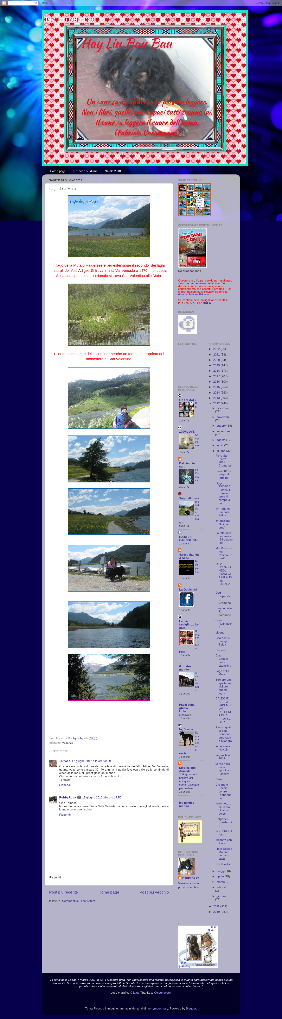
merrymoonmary (157, 1008)
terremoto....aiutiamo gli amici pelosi (224, 808)
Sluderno (221, 650)
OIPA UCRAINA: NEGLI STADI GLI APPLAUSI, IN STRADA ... (224, 575)
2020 (217, 360)
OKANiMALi (187, 400)
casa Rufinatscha (224, 624)
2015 (217, 387)
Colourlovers (162, 992)
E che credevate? (185, 713)
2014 (217, 392)
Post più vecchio (154, 892)
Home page (58, 171)
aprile (221, 876)
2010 (217, 911)
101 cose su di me (85, 171)
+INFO (207, 302)
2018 (217, 370)
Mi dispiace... (197, 568)
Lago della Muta (222, 672)
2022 (217, 349)
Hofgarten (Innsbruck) (224, 822)
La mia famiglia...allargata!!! (189, 624)
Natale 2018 (113, 171)
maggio (222, 871)
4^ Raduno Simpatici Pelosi (223, 512)
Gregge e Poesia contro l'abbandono (223, 791)
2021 (217, 354)
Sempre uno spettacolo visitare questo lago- (224, 686)
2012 (217, 403)
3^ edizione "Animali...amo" (224, 524)
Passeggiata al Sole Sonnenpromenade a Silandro (224, 734)
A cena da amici (197, 681)
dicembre (223, 408)
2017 (217, 376)
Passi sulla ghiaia (186, 706)
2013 (217, 398)
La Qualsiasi (188, 589)
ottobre (222, 425)
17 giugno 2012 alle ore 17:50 (101, 797)
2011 (216, 906)
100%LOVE (186, 431)
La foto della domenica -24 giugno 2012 (224, 538)
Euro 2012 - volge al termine (223, 474)
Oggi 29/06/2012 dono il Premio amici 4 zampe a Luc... (224, 493)
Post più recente (63, 892)
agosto (221, 439)
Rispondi (65, 784)
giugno (221, 450)
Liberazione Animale (187, 769)
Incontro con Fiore (224, 841)
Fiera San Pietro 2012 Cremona (223, 460)
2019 (217, 365)
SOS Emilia (223, 864)
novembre (223, 417)
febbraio (222, 887)
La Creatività (197, 475)
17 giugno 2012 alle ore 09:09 (91, 760)
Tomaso (64, 760)
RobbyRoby (67, 797)
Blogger (191, 1008)
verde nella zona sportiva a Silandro (223, 769)
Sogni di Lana (189, 498)
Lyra (136, 992)
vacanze (67, 742)
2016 (217, 381)
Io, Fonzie (186, 729)
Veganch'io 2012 (223, 757)
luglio (220, 445)
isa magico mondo (186, 804)
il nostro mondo (185, 668)
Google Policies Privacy (193, 294)
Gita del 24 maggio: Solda (223, 641)
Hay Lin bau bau (69, 19)
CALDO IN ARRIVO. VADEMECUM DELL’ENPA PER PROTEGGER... (224, 710)
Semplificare (197, 440)
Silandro (221, 779)
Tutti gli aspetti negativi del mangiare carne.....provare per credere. (189, 781)
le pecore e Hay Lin (223, 748)
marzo (221, 881)
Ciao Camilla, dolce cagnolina (223, 660)
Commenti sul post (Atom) (79, 900)
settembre (223, 431)
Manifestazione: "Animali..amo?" (224, 553)
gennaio (222, 896)
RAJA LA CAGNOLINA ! (188, 538)
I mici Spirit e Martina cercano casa (224, 853)
